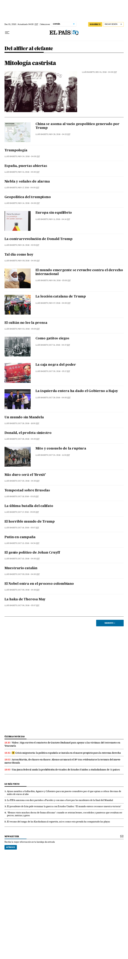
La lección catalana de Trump (61, 296)
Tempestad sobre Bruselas (27, 490)
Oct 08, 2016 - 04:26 (29, 590)
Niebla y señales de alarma (27, 181)
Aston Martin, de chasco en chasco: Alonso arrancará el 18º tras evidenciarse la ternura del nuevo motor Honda (62, 761)
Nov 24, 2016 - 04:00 (29, 156)
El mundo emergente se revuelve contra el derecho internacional (79, 272)
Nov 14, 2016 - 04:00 (29, 203)
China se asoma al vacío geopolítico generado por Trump (78, 126)
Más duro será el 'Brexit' (25, 475)
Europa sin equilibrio (54, 213)
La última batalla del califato (28, 506)
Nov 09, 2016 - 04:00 (29, 261)
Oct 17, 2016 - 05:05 (28, 512)
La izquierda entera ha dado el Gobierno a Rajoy (77, 391)
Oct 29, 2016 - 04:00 (59, 398)
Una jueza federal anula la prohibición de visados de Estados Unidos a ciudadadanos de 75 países (66, 769)
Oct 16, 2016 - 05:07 (28, 528)
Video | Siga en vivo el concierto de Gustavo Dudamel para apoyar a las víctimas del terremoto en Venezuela (62, 744)
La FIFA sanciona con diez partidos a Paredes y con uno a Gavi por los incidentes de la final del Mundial (60, 800)
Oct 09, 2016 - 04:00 (29, 574)
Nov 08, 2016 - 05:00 (60, 280)
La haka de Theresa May (25, 599)
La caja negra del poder (56, 365)
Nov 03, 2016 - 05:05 (29, 329)
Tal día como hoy (18, 254)
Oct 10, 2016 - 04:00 (29, 559)
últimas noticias (14, 736)
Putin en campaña (20, 537)
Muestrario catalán (20, 568)
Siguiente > (109, 623)
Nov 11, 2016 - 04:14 (59, 219)
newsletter (11, 836)
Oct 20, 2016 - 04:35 (29, 481)
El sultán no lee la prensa (25, 323)
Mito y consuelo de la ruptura (61, 448)
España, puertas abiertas (25, 166)
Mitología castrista (30, 63)
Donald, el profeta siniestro (28, 433)
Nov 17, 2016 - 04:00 (28, 188)
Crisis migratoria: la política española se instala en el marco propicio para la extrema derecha (68, 752)
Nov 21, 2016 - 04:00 (29, 172)
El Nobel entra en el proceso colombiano (39, 584)
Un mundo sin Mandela (24, 417)
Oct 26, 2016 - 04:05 (29, 439)
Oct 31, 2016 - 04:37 (59, 345)
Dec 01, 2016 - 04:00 (106, 72)
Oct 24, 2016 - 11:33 (59, 455)
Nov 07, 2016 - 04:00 (59, 303)
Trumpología (15, 150)
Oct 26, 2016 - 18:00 (28, 423)
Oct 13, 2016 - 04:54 (28, 543)
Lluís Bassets (88, 72)
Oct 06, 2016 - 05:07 (28, 605)
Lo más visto (12, 784)
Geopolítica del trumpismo (27, 197)
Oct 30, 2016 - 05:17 (59, 371)
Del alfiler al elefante (28, 48)
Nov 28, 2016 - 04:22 (59, 134)
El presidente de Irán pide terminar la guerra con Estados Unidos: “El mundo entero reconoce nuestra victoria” (64, 806)
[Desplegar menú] (7, 32)
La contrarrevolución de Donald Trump (38, 239)
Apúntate (10, 847)
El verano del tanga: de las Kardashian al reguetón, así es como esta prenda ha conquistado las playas (58, 821)
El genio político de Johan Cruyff (32, 552)
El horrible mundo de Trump (29, 521)
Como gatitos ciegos (52, 338)
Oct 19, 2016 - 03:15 (28, 496)
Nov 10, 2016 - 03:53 (28, 245)
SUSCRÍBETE (95, 24)
